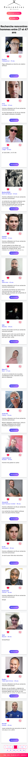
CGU (8, 755)
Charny (4, 415)
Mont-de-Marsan (7, 194)
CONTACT (24, 755)
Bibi (3, 281)
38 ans (19, 504)
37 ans (8, 371)
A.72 (3, 103)
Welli (3, 635)
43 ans (9, 415)
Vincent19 (5, 502)
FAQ (5, 755)
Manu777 (4, 369)
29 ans (9, 149)
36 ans (10, 636)
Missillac (4, 326)
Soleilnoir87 (5, 591)
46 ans (10, 326)
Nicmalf (4, 723)
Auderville (5, 413)
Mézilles (4, 238)
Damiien (4, 236)
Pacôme (4, 59)
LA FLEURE (5, 148)
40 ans (16, 681)
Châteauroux (5, 61)
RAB (3, 325)
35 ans (10, 105)
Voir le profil (14, 76)
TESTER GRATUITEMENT (14, 13)
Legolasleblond (6, 458)
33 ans (10, 238)
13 (23, 750)
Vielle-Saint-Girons (7, 681)
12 (20, 750)
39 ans (10, 459)
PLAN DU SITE (15, 755)
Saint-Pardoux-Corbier (8, 504)
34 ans (15, 194)
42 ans (11, 282)
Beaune (4, 636)
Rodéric (4, 679)
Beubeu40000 (6, 192)
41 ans (13, 61)
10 (14, 750)
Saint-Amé (5, 282)
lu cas (3, 546)
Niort (3, 371)
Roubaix (4, 459)
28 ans (12, 548)
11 (17, 750)
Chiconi (4, 592)
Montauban (5, 548)
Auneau (4, 725)
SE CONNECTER (14, 18)
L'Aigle (4, 149)
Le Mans (4, 105)
